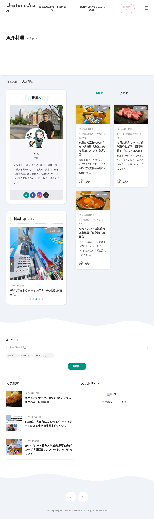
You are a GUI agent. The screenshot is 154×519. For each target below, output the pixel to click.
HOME (13, 81)
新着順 (99, 93)
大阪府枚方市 (132, 134)
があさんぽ (55, 231)
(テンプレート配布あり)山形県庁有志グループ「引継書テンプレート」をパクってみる (48, 449)
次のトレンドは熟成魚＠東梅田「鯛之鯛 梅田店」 (92, 232)
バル (122, 134)
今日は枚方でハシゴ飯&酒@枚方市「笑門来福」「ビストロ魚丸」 (130, 146)
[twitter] (46, 195)
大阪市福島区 (88, 134)
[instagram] (39, 195)
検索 (76, 366)
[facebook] (33, 195)
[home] (26, 195)
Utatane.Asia (20, 8)
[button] (12, 264)
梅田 (80, 224)
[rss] (83, 497)
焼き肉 (119, 138)
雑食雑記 (103, 108)
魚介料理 (82, 138)
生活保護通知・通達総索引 (52, 8)
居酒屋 (99, 134)
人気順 (124, 93)
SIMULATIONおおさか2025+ (92, 8)
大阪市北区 (87, 220)
